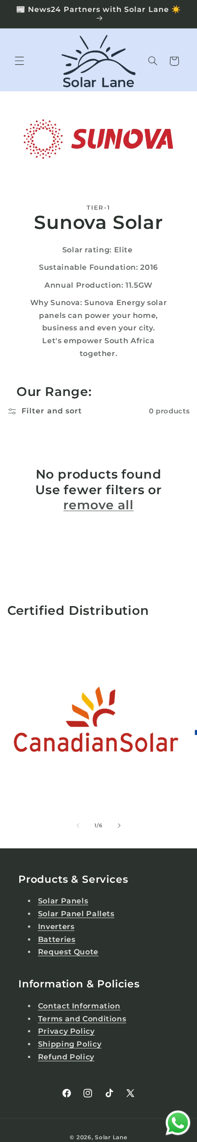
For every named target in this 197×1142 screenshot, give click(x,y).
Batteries (57, 939)
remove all (98, 505)
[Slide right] (119, 826)
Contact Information (79, 1006)
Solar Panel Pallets (76, 913)
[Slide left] (78, 826)
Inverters (56, 926)
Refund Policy (66, 1057)
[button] (19, 61)
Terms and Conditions (82, 1018)
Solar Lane (111, 1137)
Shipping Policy (69, 1044)
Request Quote (68, 951)
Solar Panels (63, 901)
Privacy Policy (66, 1031)
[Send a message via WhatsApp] (178, 1123)
